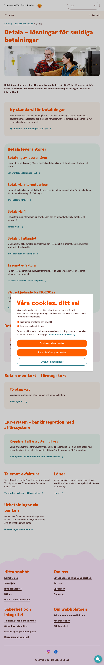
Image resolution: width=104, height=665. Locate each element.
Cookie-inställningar (52, 361)
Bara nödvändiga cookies (52, 352)
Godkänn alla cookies (52, 343)
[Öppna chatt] (98, 659)
